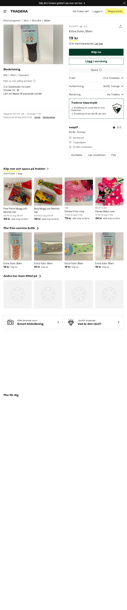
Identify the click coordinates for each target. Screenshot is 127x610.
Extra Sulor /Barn (12, 263)
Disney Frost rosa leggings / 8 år (74, 211)
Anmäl (37, 117)
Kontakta (76, 155)
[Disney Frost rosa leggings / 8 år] (79, 191)
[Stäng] (124, 3)
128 (66, 208)
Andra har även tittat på (22, 276)
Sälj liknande (49, 117)
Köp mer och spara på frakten (24, 168)
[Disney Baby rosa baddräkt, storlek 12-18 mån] (109, 191)
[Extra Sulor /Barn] (17, 246)
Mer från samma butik (21, 228)
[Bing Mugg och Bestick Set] (48, 191)
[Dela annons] (120, 26)
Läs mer (99, 43)
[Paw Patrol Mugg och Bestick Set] (17, 191)
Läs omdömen (97, 155)
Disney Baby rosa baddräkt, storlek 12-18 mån (108, 211)
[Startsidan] (19, 11)
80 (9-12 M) (100, 208)
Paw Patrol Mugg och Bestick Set (15, 210)
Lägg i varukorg (96, 61)
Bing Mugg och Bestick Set (46, 210)
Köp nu (96, 52)
